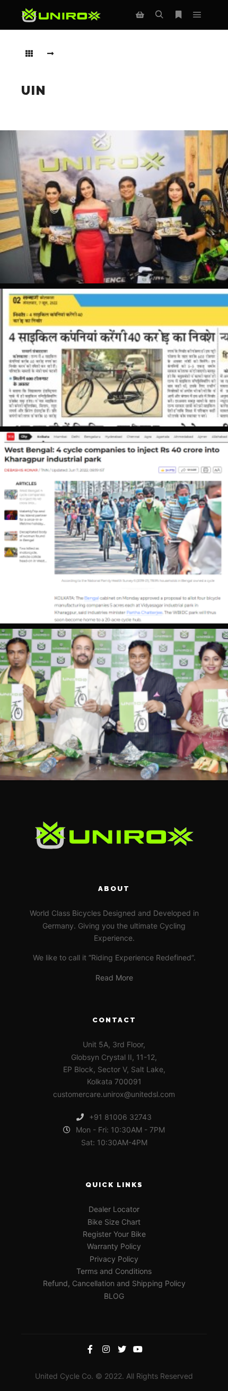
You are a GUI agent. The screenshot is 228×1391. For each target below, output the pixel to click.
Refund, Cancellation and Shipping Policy (114, 1283)
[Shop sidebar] (140, 15)
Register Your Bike (114, 1233)
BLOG (114, 1295)
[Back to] (29, 53)
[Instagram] (106, 1349)
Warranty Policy (114, 1246)
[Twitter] (122, 1349)
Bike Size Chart (114, 1221)
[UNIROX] (61, 15)
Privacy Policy (114, 1258)
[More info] (178, 15)
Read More (114, 977)
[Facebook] (90, 1349)
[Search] (159, 15)
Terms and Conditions (114, 1271)
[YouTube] (138, 1349)
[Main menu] (197, 15)
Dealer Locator (114, 1209)
